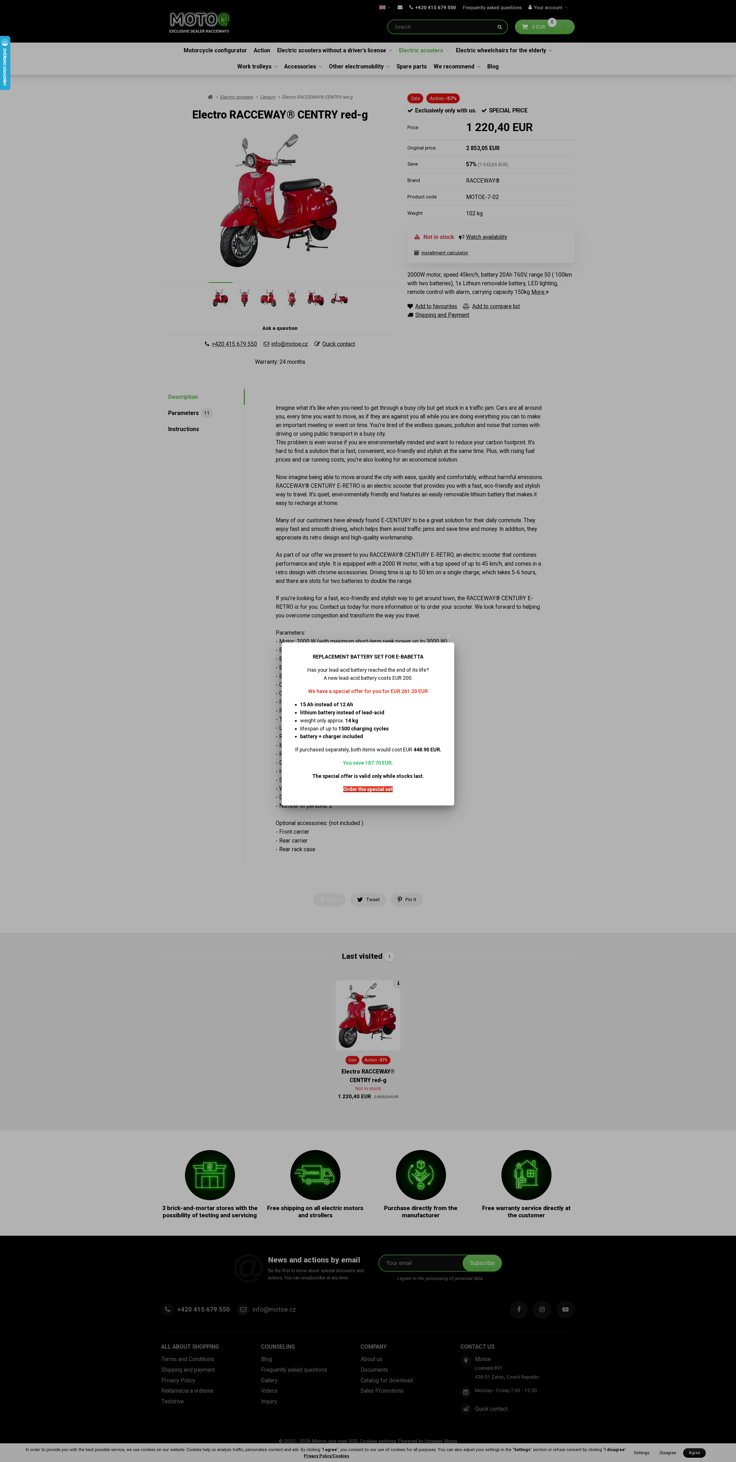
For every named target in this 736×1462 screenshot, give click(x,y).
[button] (449, 636)
